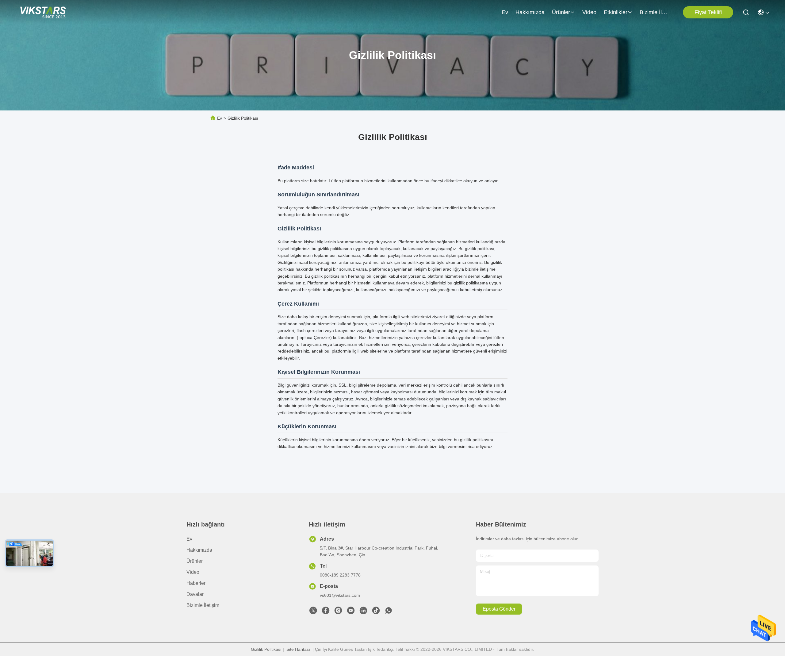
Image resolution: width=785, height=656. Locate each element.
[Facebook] (325, 612)
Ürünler (561, 12)
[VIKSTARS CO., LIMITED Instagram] (338, 612)
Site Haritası (298, 649)
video (589, 12)
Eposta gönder (499, 609)
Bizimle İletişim (654, 12)
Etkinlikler (615, 12)
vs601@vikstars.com (340, 595)
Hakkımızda (530, 12)
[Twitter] (313, 612)
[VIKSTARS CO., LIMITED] (43, 12)
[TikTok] (376, 612)
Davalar (195, 594)
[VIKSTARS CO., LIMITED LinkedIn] (363, 612)
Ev (505, 12)
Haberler (195, 583)
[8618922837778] (388, 612)
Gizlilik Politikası (266, 649)
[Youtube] (351, 612)
